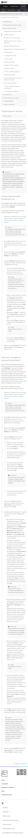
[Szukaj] (22, 2)
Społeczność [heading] (4, 783)
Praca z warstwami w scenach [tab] (11, 98)
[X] (21, 770)
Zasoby (23, 6)
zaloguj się (8, 234)
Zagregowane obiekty (10, 55)
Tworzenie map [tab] (7, 21)
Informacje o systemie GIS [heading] (7, 787)
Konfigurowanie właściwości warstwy (12, 31)
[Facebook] (18, 770)
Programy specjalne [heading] (6, 794)
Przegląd (5, 6)
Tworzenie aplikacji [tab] (9, 101)
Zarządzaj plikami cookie (8, 828)
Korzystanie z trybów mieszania (11, 65)
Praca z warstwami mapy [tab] (10, 28)
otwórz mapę (22, 241)
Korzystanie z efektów (9, 68)
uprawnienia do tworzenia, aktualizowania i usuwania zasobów (14, 220)
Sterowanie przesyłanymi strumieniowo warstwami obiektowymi (13, 79)
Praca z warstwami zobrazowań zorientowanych (12, 87)
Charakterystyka (14, 6)
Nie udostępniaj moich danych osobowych (13, 832)
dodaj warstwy (17, 245)
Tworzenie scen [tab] (8, 94)
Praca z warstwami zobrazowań (12, 71)
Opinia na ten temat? (21, 763)
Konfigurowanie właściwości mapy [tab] (12, 25)
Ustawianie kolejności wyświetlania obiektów (14, 49)
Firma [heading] (2, 791)
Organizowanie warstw (9, 34)
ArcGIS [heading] (3, 780)
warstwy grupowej (19, 381)
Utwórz (19, 10)
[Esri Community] (18, 773)
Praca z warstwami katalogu (10, 83)
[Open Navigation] (26, 2)
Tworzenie (3, 17)
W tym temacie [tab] (7, 116)
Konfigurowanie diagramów (12, 91)
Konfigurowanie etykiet (9, 62)
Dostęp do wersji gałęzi (9, 74)
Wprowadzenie (11, 10)
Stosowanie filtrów (8, 52)
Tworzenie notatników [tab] (9, 104)
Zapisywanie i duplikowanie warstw (12, 37)
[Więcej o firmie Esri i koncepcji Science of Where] (4, 773)
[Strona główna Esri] (4, 2)
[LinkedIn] (25, 770)
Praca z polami (8, 59)
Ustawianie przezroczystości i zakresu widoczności (12, 42)
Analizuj (25, 10)
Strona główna (3, 10)
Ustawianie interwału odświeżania (12, 46)
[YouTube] (25, 773)
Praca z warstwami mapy (13, 17)
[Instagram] (21, 773)
